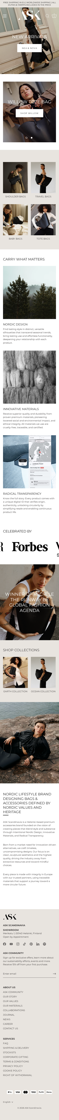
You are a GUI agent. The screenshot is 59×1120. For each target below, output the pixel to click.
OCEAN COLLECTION (43, 691)
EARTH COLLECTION (15, 691)
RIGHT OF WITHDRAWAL (17, 1075)
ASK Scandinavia (33, 1108)
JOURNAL (9, 1014)
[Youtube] (11, 943)
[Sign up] (54, 973)
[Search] (47, 16)
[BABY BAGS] (15, 219)
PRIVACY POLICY (13, 1066)
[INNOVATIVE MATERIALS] (29, 377)
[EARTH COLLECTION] (15, 672)
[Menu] (5, 16)
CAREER (8, 1023)
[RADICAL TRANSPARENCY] (29, 461)
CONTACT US (10, 1028)
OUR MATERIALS (12, 1005)
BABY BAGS (15, 238)
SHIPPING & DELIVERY (16, 1047)
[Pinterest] (31, 943)
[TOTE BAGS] (43, 219)
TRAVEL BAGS (43, 196)
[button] (26, 137)
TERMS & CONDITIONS (16, 1061)
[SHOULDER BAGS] (15, 177)
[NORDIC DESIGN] (29, 292)
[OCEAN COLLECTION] (43, 672)
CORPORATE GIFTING (15, 1057)
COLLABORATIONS (14, 1010)
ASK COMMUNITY (13, 992)
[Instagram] (17, 943)
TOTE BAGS (43, 238)
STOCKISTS (9, 1052)
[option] (29, 37)
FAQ (5, 1043)
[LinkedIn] (37, 943)
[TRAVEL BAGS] (43, 177)
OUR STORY (10, 996)
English (7, 1102)
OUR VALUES (10, 1001)
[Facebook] (4, 943)
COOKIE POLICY (12, 1070)
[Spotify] (44, 943)
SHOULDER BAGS (15, 196)
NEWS (6, 1019)
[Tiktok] (24, 943)
